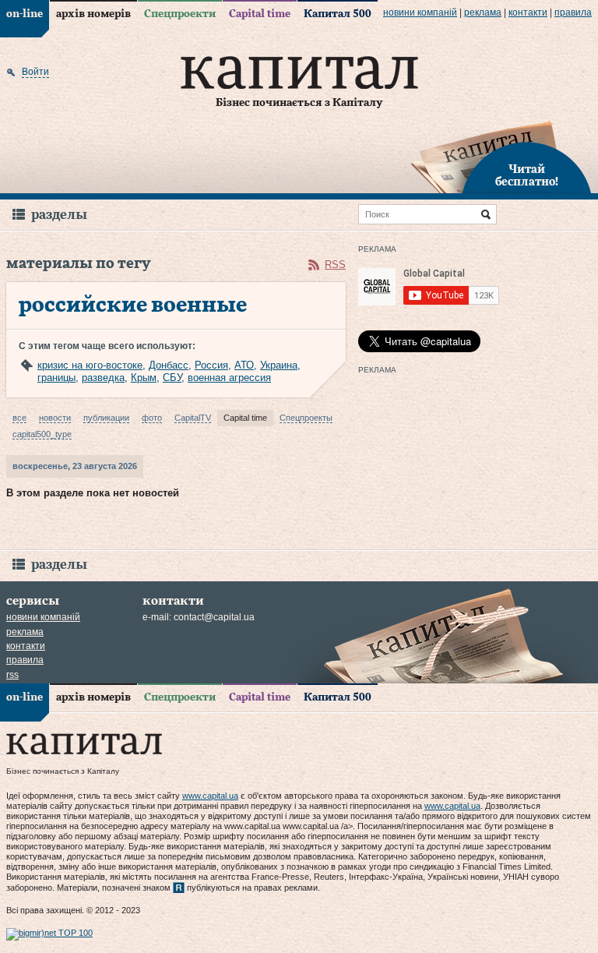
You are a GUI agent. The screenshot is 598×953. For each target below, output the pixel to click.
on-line (24, 14)
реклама (482, 12)
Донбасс (168, 365)
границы (56, 377)
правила (573, 12)
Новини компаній (420, 12)
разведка (103, 377)
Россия (211, 365)
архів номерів (93, 14)
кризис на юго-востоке (89, 365)
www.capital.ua (210, 795)
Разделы (59, 214)
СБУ (172, 377)
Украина (278, 365)
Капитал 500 (337, 14)
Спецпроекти (180, 14)
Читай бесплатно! (526, 176)
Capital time (259, 14)
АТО (244, 365)
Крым (144, 377)
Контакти (527, 12)
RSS (335, 264)
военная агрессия (229, 377)
